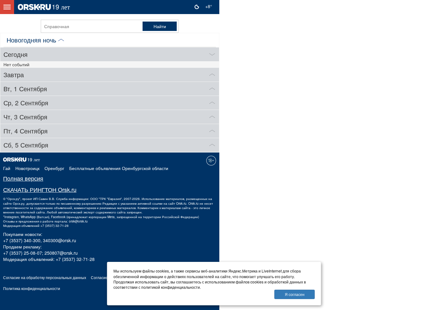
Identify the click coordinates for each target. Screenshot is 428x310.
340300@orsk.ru (59, 240)
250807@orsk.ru (61, 253)
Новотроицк (27, 168)
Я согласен (295, 294)
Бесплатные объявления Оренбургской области (118, 168)
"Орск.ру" (13, 199)
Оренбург (54, 168)
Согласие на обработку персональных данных (44, 277)
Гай (6, 168)
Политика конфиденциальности (31, 288)
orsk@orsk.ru (78, 221)
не (201, 203)
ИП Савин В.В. (44, 199)
